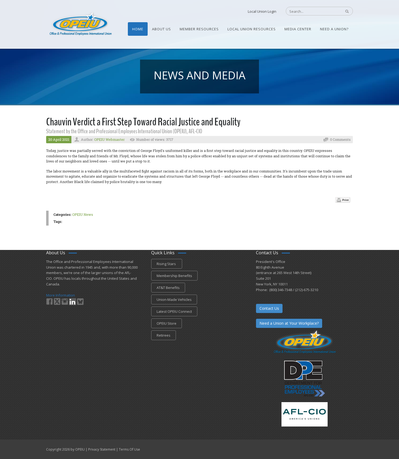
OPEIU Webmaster (109, 139)
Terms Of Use (129, 449)
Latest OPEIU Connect (174, 311)
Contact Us (269, 308)
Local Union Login (262, 11)
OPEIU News (82, 214)
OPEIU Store (166, 323)
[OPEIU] (80, 23)
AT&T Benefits (168, 287)
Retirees (163, 335)
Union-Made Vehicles (174, 299)
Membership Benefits (174, 275)
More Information (60, 295)
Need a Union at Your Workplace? (289, 323)
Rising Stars (167, 263)
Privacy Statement (101, 449)
